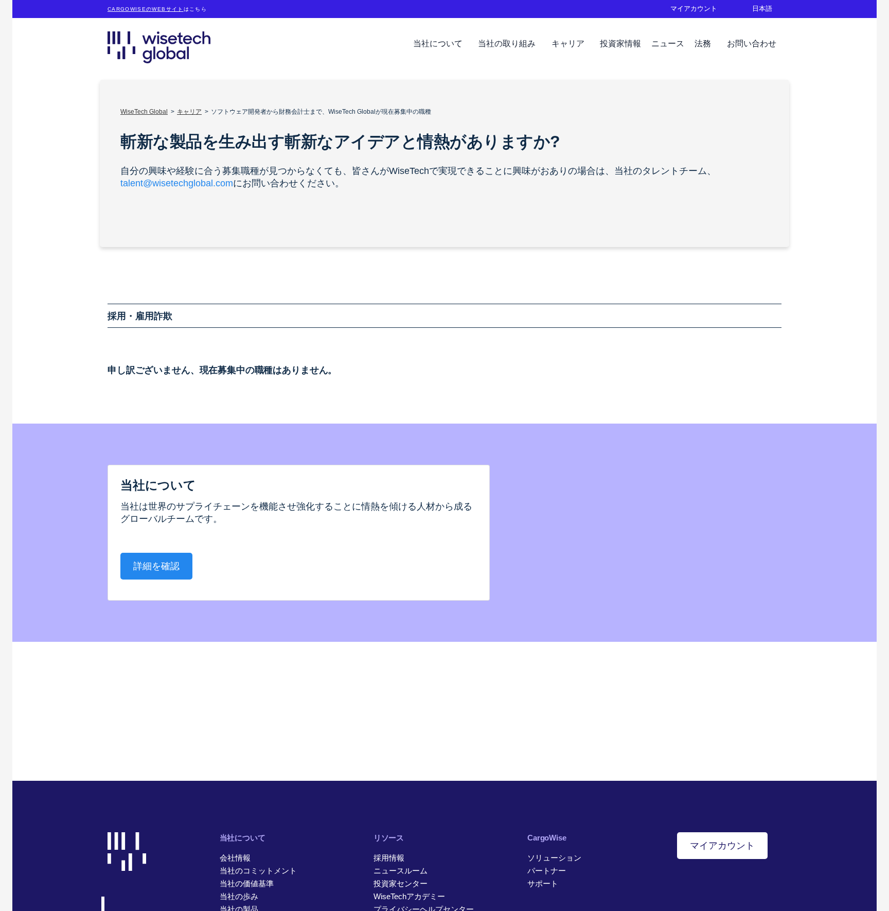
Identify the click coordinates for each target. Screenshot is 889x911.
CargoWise (546, 837)
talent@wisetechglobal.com (176, 183)
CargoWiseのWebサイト (146, 9)
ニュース (667, 43)
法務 (704, 43)
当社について (439, 43)
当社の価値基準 (247, 883)
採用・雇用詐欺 (140, 316)
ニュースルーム (401, 870)
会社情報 (235, 857)
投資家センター (401, 883)
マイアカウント (722, 845)
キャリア (569, 43)
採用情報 (389, 857)
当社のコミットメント (258, 870)
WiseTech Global (144, 111)
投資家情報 (620, 43)
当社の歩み (239, 896)
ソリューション (554, 857)
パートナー (546, 870)
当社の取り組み (508, 43)
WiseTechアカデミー (409, 896)
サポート (542, 883)
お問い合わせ (751, 43)
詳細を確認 (156, 566)
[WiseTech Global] (159, 47)
